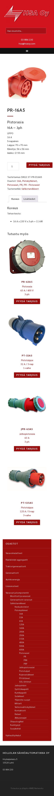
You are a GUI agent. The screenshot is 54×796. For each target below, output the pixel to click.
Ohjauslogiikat (17, 721)
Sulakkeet (19, 696)
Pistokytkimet (29, 180)
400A (21, 642)
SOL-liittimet (25, 681)
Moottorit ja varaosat (20, 596)
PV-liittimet (24, 678)
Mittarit (18, 703)
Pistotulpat (24, 671)
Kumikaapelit (21, 692)
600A (21, 649)
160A (21, 628)
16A (19, 180)
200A (21, 631)
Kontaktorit (20, 710)
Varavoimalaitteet (14, 553)
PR (21, 184)
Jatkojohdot (20, 685)
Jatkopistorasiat (27, 667)
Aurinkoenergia (13, 579)
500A (21, 645)
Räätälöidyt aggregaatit (17, 559)
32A (21, 617)
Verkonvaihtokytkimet (25, 707)
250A (21, 635)
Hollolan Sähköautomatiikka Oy (27, 14)
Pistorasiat (12, 184)
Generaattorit (12, 572)
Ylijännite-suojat (22, 699)
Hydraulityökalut (13, 735)
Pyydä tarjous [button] (27, 301)
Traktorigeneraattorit (16, 566)
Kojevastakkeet (26, 674)
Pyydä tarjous (39, 165)
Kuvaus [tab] (15, 198)
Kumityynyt (15, 724)
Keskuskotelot (22, 606)
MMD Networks (36, 788)
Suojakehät (15, 728)
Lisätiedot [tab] (29, 198)
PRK (25, 660)
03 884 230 (27, 39)
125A (21, 624)
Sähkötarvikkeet (30, 188)
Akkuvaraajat (21, 717)
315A (21, 638)
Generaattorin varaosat (21, 599)
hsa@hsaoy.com (27, 43)
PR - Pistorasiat (32, 184)
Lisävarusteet (12, 586)
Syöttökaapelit (22, 689)
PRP (25, 663)
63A (21, 620)
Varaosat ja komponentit (17, 592)
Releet (18, 714)
